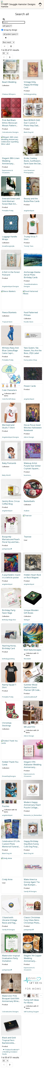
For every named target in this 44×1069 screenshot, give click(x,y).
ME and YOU (29, 727)
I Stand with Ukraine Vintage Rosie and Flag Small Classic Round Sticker (9, 922)
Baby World (6, 475)
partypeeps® (7, 549)
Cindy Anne (7, 879)
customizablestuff (30, 697)
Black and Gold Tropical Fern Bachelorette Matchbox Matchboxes (9, 1043)
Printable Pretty (7, 210)
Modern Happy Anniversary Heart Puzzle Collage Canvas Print (32, 806)
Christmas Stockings (6, 724)
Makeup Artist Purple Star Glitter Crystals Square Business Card (32, 467)
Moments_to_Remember (33, 815)
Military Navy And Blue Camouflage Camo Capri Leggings (10, 351)
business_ (27, 475)
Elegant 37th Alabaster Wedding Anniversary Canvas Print (32, 766)
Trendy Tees (28, 246)
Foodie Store (28, 322)
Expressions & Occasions (7, 171)
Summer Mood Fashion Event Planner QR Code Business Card (31, 688)
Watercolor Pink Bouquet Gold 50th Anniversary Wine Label (10, 999)
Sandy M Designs (30, 891)
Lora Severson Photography (29, 171)
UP (40, 6)
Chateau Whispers (9, 94)
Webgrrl (27, 620)
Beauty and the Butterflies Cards (31, 200)
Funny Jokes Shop (30, 360)
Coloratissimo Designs (10, 132)
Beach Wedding (9, 82)
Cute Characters (9, 390)
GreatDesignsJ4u (8, 246)
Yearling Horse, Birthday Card (9, 647)
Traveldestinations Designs (31, 285)
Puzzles (5, 806)
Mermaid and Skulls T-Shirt (8, 426)
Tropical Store (7, 322)
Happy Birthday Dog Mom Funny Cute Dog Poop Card (31, 845)
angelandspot (29, 210)
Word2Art (27, 659)
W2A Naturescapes (32, 649)
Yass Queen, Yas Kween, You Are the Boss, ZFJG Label (33, 350)
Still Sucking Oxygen (31, 1011)
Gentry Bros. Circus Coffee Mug (11, 502)
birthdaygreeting (30, 94)
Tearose (27, 536)
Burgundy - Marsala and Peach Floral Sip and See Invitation (11, 540)
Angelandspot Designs (10, 286)
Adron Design (29, 437)
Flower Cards (30, 386)
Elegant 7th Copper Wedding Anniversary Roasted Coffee (33, 959)
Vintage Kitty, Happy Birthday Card (31, 85)
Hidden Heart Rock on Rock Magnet (32, 576)
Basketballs (29, 501)
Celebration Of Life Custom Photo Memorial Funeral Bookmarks (11, 845)
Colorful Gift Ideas (9, 399)
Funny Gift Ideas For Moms (31, 1001)
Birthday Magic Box (9, 620)
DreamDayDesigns (9, 776)
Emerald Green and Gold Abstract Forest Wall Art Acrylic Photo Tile (11, 202)
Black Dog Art (28, 132)
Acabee (26, 511)
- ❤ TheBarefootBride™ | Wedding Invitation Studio (10, 1052)
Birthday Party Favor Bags (8, 611)
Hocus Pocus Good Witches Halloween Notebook (33, 428)
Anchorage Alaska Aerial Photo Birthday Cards (32, 275)
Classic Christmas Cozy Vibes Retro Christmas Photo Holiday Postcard (32, 921)
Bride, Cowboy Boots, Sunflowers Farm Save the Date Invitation (33, 162)
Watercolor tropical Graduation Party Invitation (11, 958)
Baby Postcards (9, 463)
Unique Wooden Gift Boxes (31, 611)
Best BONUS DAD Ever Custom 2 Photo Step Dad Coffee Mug (32, 124)
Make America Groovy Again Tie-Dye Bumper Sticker (32, 883)
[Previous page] (4, 57)
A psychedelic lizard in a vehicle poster (11, 576)
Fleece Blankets (9, 312)
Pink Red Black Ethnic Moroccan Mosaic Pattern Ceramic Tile (9, 124)
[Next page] (10, 57)
